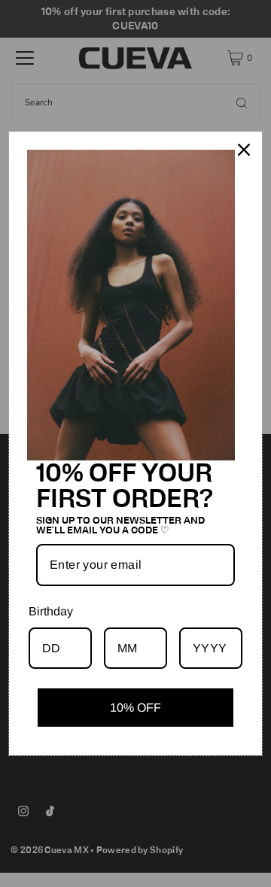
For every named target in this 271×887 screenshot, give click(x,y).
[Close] (244, 150)
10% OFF (135, 707)
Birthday (51, 611)
